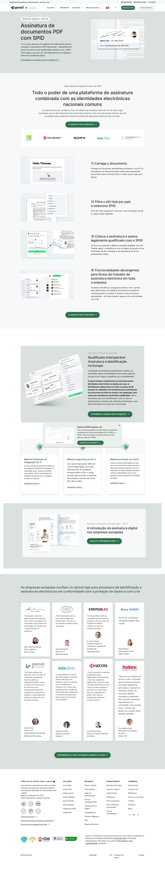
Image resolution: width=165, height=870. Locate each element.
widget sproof (68, 793)
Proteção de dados (118, 856)
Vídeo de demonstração (90, 794)
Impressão (93, 855)
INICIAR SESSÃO (126, 2)
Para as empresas (113, 801)
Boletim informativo (92, 824)
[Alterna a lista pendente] (56, 7)
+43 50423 (151, 2)
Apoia (130, 809)
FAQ (86, 820)
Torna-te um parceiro (136, 797)
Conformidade (111, 793)
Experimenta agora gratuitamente (108, 414)
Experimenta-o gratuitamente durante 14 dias (81, 755)
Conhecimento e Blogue (91, 807)
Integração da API (69, 809)
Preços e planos (90, 785)
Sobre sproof (133, 785)
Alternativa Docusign (114, 785)
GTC (111, 855)
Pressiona (131, 805)
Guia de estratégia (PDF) (91, 801)
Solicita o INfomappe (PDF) (103, 541)
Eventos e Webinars (92, 816)
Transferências (90, 812)
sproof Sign (67, 785)
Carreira (131, 801)
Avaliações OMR (120, 838)
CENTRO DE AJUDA (139, 2)
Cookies (141, 855)
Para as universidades (111, 812)
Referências (64, 8)
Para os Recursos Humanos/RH (112, 806)
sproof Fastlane (68, 797)
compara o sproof (112, 789)
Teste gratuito (146, 8)
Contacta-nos (128, 8)
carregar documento (89, 443)
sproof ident (67, 789)
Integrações (67, 812)
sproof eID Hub (68, 801)
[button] (111, 7)
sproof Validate (68, 805)
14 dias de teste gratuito (81, 124)
